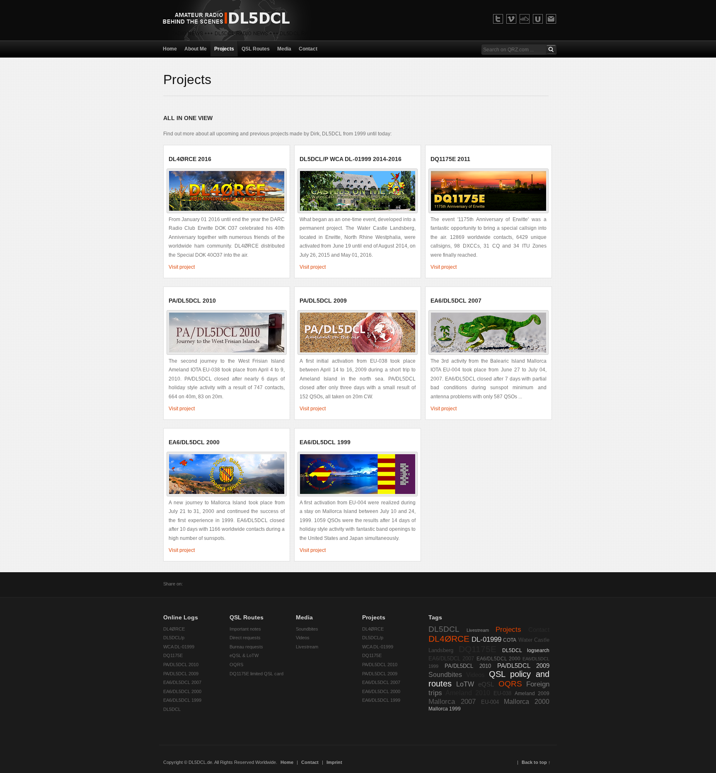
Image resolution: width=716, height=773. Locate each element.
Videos (303, 637)
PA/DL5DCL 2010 (180, 664)
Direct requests (245, 637)
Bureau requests (246, 646)
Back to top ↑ (536, 762)
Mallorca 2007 (452, 701)
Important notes (245, 628)
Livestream (307, 646)
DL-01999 (486, 639)
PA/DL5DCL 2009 (180, 673)
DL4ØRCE (174, 628)
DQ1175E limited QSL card (256, 673)
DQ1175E (173, 655)
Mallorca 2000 (526, 701)
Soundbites (307, 628)
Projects (508, 629)
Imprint (334, 762)
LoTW (465, 684)
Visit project (182, 267)
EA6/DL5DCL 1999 (182, 700)
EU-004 (490, 702)
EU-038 (502, 693)
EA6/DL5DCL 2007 (182, 682)
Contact (538, 629)
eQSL (486, 684)
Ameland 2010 (467, 692)
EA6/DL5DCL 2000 (182, 691)
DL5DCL (172, 709)
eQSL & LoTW (244, 655)
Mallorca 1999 (444, 709)
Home (287, 762)
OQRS (236, 664)
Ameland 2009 (532, 693)
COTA (509, 640)
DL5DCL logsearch (525, 650)
